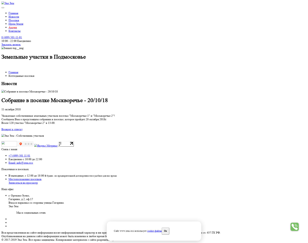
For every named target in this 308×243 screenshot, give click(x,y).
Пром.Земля (16, 23)
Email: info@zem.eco (21, 162)
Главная (13, 13)
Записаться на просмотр (23, 182)
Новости (14, 16)
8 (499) (11, 37)
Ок (165, 230)
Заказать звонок (11, 44)
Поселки (14, 20)
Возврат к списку (12, 129)
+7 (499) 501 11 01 (19, 155)
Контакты (14, 31)
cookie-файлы (154, 230)
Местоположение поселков (25, 179)
